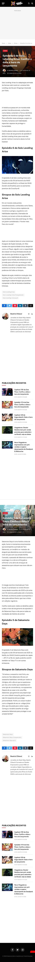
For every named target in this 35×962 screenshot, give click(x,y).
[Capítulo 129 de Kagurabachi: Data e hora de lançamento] (7, 417)
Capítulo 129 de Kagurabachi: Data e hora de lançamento (23, 417)
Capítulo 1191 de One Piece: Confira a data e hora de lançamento (22, 392)
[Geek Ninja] (17, 3)
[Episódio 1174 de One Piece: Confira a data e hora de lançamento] (7, 404)
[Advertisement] (17, 24)
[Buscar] (32, 3)
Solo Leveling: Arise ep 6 (10, 298)
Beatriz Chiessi (13, 70)
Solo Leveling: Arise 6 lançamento (13, 295)
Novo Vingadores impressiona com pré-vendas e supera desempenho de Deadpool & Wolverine (23, 446)
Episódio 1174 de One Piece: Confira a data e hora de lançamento (22, 404)
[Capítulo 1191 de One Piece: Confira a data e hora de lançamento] (7, 392)
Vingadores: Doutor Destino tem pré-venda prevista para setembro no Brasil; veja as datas (22, 431)
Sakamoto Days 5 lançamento (12, 737)
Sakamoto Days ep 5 (9, 740)
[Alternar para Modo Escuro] (29, 3)
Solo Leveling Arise (8, 292)
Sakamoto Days (8, 734)
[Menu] (3, 3)
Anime (5, 50)
